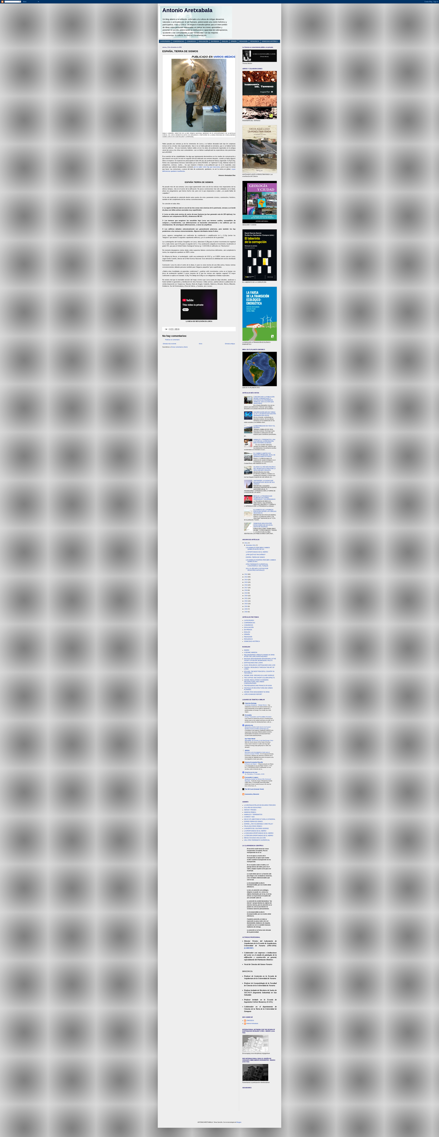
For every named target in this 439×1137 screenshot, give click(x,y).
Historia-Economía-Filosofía (254, 762)
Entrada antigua (230, 344)
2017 (246, 587)
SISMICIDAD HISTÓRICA (270, 41)
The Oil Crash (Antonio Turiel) (254, 789)
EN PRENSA (215, 41)
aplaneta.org (249, 725)
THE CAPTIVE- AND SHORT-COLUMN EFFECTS (259, 678)
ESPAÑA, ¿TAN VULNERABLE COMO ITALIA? (258, 824)
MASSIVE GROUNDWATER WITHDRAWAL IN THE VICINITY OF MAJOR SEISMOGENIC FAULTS (260, 659)
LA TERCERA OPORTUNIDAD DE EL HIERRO (258, 835)
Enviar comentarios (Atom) (179, 347)
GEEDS (247, 750)
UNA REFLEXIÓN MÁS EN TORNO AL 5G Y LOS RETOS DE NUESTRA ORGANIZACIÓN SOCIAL (264, 413)
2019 (246, 593)
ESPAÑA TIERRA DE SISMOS (253, 821)
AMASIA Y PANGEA (250, 810)
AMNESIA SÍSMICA (250, 812)
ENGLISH (225, 41)
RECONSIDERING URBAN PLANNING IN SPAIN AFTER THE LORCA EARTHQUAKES (259, 655)
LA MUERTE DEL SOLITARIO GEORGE (256, 828)
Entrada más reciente (169, 344)
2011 (246, 543)
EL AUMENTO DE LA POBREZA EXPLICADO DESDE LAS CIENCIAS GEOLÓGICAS (264, 511)
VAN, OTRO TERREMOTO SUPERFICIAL (257, 840)
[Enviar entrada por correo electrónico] (166, 329)
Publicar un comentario (172, 340)
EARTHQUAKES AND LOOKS (253, 663)
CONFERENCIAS (178, 41)
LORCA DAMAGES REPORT (253, 694)
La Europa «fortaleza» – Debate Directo (256, 705)
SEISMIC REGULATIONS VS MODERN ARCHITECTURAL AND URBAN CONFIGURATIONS (256, 681)
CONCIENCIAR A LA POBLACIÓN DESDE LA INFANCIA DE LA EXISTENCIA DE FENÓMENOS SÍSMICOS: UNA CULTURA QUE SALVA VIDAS (263, 400)
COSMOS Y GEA (249, 817)
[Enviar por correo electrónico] (170, 329)
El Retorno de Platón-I (251, 764)
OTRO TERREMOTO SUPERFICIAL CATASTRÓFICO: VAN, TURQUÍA (257, 565)
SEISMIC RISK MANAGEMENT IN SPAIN (256, 692)
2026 (246, 612)
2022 (246, 601)
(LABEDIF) (248, 948)
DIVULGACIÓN (203, 41)
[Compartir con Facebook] (176, 329)
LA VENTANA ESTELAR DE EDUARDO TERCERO (260, 805)
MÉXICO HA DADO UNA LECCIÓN (255, 838)
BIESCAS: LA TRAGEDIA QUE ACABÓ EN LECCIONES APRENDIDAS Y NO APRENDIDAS (264, 497)
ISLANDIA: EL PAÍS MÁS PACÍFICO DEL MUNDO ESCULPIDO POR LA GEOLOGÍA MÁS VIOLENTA (264, 468)
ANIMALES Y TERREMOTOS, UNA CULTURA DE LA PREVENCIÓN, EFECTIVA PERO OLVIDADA (264, 441)
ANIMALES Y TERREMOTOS (253, 814)
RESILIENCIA (254, 41)
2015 (246, 582)
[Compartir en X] (174, 329)
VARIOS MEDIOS (224, 56)
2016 (246, 585)
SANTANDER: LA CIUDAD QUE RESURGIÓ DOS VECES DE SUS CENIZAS (264, 482)
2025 (246, 609)
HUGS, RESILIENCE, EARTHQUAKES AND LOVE (259, 665)
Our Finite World (250, 739)
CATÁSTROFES (165, 41)
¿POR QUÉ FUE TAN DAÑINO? (255, 554)
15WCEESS (250, 1020)
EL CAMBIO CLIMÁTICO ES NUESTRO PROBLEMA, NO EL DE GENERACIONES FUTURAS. (264, 455)
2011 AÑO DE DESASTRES (252, 807)
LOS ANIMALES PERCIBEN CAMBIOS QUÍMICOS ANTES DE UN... (258, 548)
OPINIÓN (234, 41)
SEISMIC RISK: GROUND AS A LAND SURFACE (259, 675)
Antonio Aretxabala (187, 10)
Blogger (238, 1122)
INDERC (246, 650)
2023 (246, 603)
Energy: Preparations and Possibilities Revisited (258, 716)
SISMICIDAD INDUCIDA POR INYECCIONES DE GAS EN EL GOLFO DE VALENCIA (263, 525)
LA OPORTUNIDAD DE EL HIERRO (257, 552)
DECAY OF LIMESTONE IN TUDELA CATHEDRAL (259, 819)
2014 (246, 579)
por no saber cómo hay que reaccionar (207, 167)
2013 (246, 577)
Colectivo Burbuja (250, 703)
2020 (246, 595)
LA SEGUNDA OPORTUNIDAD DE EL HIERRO (258, 833)
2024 (246, 606)
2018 (246, 590)
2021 (246, 598)
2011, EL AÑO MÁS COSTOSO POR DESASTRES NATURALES (257, 569)
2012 (246, 574)
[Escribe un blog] (172, 329)
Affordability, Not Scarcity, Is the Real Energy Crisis (259, 740)
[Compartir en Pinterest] (178, 329)
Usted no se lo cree (251, 772)
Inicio (200, 344)
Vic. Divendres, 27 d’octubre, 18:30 (255, 774)
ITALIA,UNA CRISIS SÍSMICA (253, 826)
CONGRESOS (191, 41)
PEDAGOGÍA (243, 41)
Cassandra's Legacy (251, 777)
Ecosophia (248, 715)
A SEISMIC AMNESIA (250, 652)
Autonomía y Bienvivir (252, 794)
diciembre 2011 (251, 545)
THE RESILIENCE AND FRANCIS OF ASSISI (258, 685)
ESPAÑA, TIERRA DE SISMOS (255, 557)
